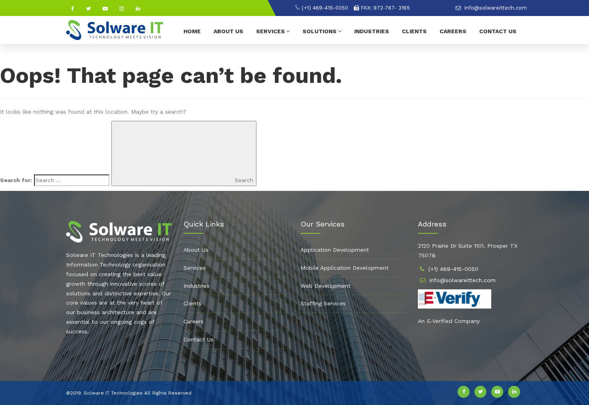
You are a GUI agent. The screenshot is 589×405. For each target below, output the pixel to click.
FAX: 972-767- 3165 (384, 8)
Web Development (326, 286)
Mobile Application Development (345, 268)
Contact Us (497, 31)
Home (192, 31)
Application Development (335, 250)
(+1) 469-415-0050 (324, 8)
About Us (228, 31)
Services (270, 31)
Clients (414, 31)
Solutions (320, 31)
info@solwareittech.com (495, 8)
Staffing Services (323, 303)
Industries (371, 31)
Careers (453, 31)
